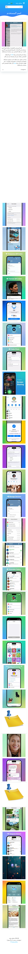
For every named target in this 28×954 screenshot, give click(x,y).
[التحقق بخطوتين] (14, 530)
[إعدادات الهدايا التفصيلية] (14, 457)
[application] (14, 34)
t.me (12, 54)
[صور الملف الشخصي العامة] (14, 359)
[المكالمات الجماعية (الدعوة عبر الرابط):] (14, 432)
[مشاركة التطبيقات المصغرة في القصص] (14, 628)
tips (3, 69)
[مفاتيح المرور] (14, 604)
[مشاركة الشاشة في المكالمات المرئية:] (14, 746)
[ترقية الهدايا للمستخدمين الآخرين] (14, 652)
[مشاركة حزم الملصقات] (14, 699)
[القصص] (14, 843)
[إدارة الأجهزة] (14, 506)
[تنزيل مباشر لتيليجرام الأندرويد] (14, 868)
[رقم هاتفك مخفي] (14, 239)
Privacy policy (14, 942)
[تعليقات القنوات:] (14, 819)
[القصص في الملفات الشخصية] (14, 481)
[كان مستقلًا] (14, 721)
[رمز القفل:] (14, 555)
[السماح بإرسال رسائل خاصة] (14, 677)
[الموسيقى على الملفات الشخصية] (14, 770)
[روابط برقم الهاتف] (14, 215)
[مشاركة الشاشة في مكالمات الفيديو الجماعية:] (14, 383)
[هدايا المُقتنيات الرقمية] (14, 795)
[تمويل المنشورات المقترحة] (14, 311)
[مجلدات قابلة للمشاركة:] (14, 579)
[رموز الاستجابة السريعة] (14, 288)
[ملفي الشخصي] (14, 334)
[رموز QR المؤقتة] (14, 263)
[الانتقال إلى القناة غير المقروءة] (14, 917)
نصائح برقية (19, 3)
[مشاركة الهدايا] (14, 892)
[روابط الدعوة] (14, 408)
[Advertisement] (14, 136)
